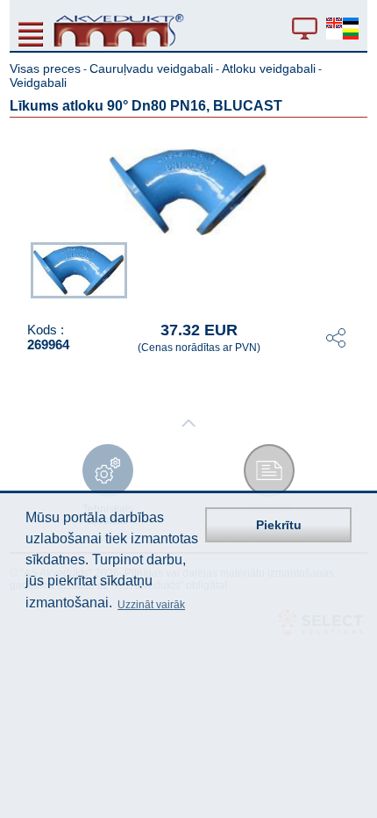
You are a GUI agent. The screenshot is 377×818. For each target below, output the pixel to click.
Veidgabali (38, 82)
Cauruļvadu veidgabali (151, 68)
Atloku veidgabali (269, 68)
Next (355, 271)
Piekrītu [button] (279, 525)
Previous (22, 271)
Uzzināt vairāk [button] (151, 605)
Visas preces (45, 68)
